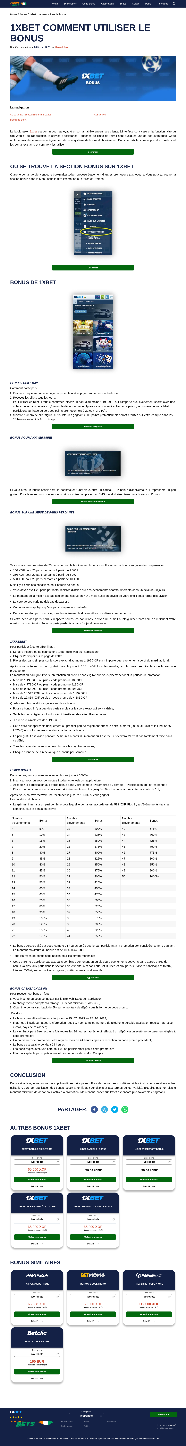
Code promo (88, 3)
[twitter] (116, 1109)
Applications (107, 3)
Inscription (93, 152)
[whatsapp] (124, 1109)
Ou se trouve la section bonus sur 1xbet (30, 114)
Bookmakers (70, 3)
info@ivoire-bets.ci (165, 1428)
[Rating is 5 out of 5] (11, 1417)
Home (55, 3)
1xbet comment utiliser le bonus (47, 14)
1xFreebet (93, 759)
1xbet (33, 131)
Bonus (123, 3)
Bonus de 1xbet (18, 120)
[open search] (174, 4)
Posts (148, 3)
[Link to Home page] (18, 4)
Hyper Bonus (93, 977)
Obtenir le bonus (93, 630)
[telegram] (106, 1109)
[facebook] (96, 1109)
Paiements (162, 3)
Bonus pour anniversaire (93, 501)
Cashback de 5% (93, 1060)
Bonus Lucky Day (93, 426)
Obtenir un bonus (37, 1179)
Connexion (93, 268)
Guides (136, 3)
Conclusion (100, 114)
